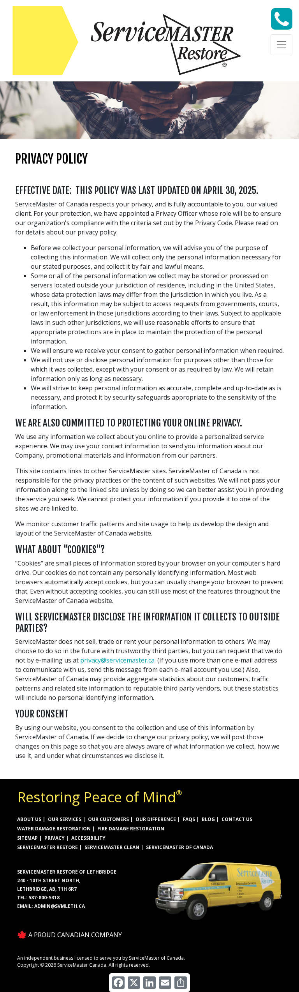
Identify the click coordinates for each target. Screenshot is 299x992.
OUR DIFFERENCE (155, 819)
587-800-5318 (44, 897)
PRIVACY (54, 838)
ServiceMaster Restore (47, 847)
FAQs (189, 819)
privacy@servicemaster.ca (117, 660)
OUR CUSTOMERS (108, 819)
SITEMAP (27, 838)
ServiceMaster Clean (111, 847)
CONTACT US (237, 819)
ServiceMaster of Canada (179, 847)
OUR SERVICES (64, 819)
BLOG (208, 819)
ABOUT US (29, 819)
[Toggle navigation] (281, 44)
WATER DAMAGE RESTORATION (54, 828)
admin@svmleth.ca (59, 906)
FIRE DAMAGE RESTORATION (130, 828)
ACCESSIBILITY (88, 838)
